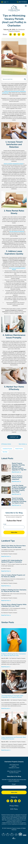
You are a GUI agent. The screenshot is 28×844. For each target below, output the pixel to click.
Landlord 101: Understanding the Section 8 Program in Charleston (11, 561)
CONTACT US (14, 437)
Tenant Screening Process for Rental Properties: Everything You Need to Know (19, 500)
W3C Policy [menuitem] (14, 809)
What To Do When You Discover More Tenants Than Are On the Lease (13, 546)
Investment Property (7, 448)
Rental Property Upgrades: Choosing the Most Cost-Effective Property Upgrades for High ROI (19, 466)
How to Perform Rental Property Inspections (17, 477)
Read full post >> (5, 667)
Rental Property (19, 448)
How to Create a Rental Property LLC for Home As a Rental (13, 576)
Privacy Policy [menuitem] (14, 806)
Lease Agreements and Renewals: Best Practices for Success (13, 738)
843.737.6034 (17, 771)
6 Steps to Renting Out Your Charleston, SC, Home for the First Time (14, 590)
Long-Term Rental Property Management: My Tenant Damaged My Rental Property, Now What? (19, 489)
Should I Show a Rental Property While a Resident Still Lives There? (13, 605)
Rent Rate (5, 451)
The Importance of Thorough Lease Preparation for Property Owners (12, 696)
